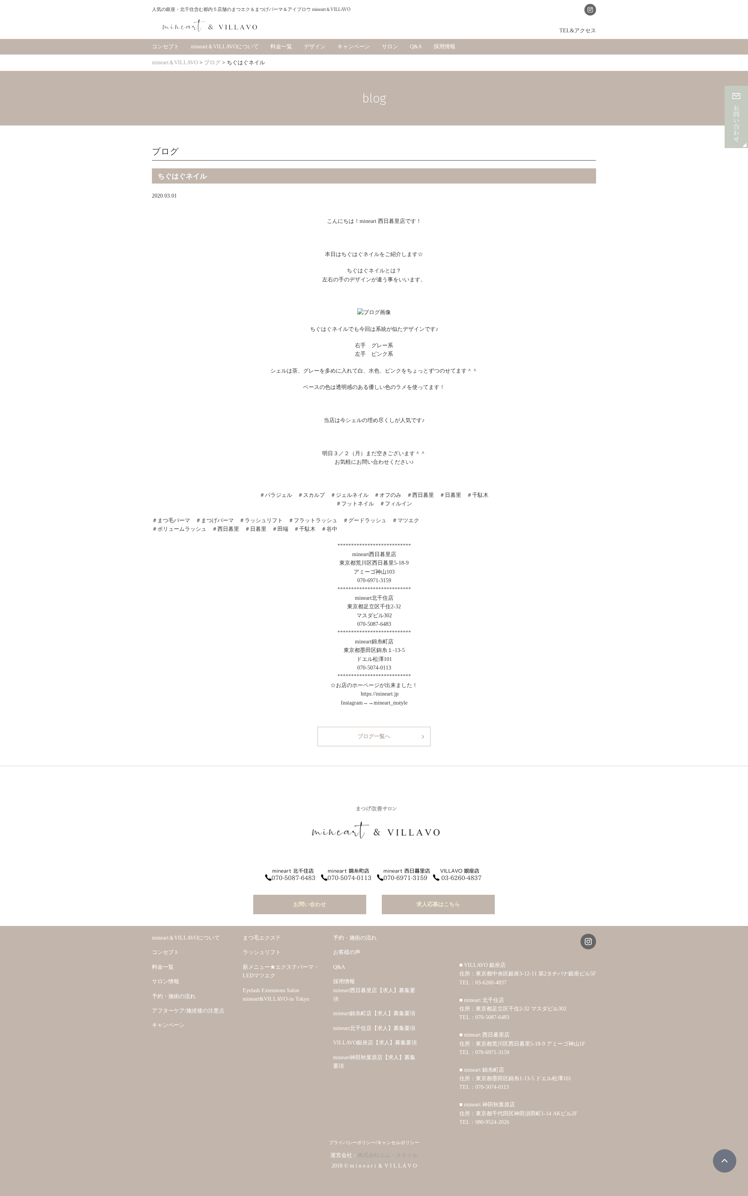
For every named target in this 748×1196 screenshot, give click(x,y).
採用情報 (444, 46)
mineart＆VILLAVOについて (225, 46)
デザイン (315, 46)
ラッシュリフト (262, 952)
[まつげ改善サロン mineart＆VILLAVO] (210, 25)
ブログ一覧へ (374, 736)
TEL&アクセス (577, 30)
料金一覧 (281, 46)
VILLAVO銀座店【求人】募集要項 (375, 1043)
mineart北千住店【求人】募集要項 (374, 1028)
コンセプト (165, 46)
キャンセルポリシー (398, 1142)
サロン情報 (165, 981)
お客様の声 (346, 952)
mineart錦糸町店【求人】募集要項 (374, 1013)
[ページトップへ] (724, 1161)
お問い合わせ (309, 904)
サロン (390, 46)
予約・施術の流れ (174, 996)
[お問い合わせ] (736, 144)
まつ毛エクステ (262, 938)
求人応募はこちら (438, 904)
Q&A (416, 46)
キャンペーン (353, 46)
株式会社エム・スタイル (388, 1155)
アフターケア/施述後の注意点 (188, 1011)
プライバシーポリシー (352, 1142)
